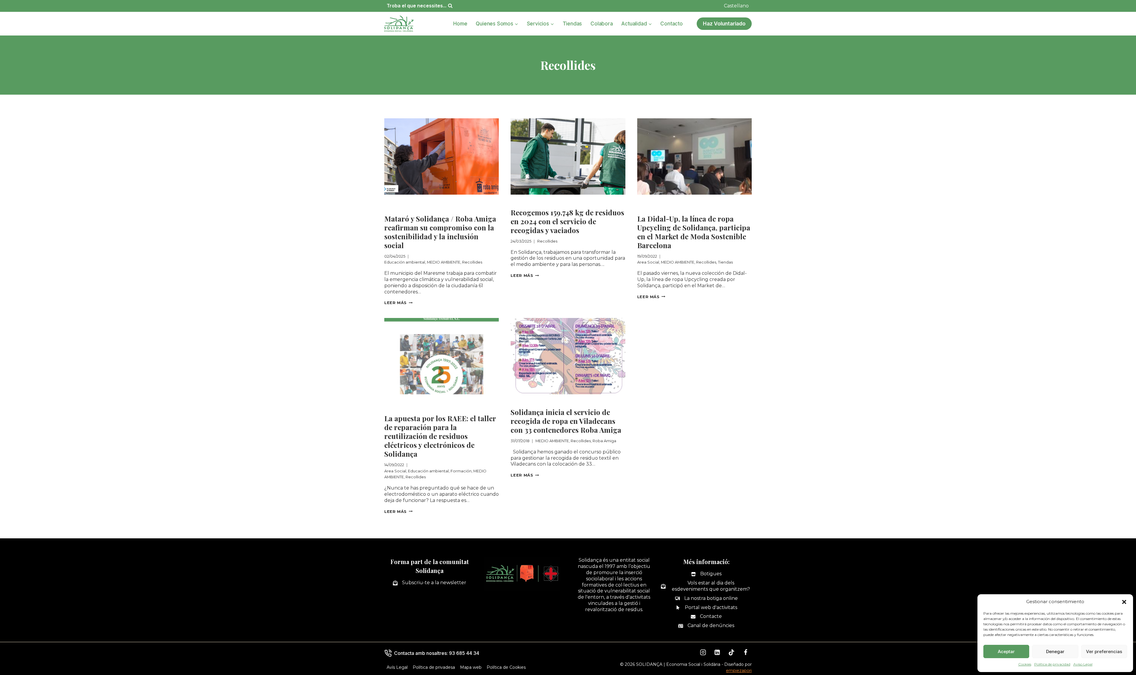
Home (460, 24)
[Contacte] (706, 616)
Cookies (1024, 664)
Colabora (601, 24)
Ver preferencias (1104, 651)
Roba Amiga (603, 402)
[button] (1124, 602)
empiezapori (739, 670)
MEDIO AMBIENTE (463, 202)
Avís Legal (397, 667)
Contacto (671, 24)
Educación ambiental (411, 202)
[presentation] (441, 156)
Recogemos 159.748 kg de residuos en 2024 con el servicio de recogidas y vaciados (567, 221)
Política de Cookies (506, 667)
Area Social (651, 202)
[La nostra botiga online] (706, 598)
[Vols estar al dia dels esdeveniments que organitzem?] (706, 586)
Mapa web (471, 667)
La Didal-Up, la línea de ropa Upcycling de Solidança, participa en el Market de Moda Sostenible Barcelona (693, 232)
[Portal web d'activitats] (706, 608)
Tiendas (572, 24)
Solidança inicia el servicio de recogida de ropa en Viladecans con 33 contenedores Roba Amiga (566, 421)
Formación (397, 408)
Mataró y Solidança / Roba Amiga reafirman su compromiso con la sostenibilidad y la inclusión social (440, 232)
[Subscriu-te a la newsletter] (429, 583)
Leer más (398, 303)
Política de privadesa (434, 667)
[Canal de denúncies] (706, 626)
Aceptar (1006, 651)
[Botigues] (706, 574)
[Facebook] (745, 652)
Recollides (397, 208)
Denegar (1055, 651)
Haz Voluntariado (724, 23)
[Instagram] (703, 652)
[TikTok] (731, 652)
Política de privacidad (1052, 664)
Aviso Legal (1083, 664)
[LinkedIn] (717, 652)
